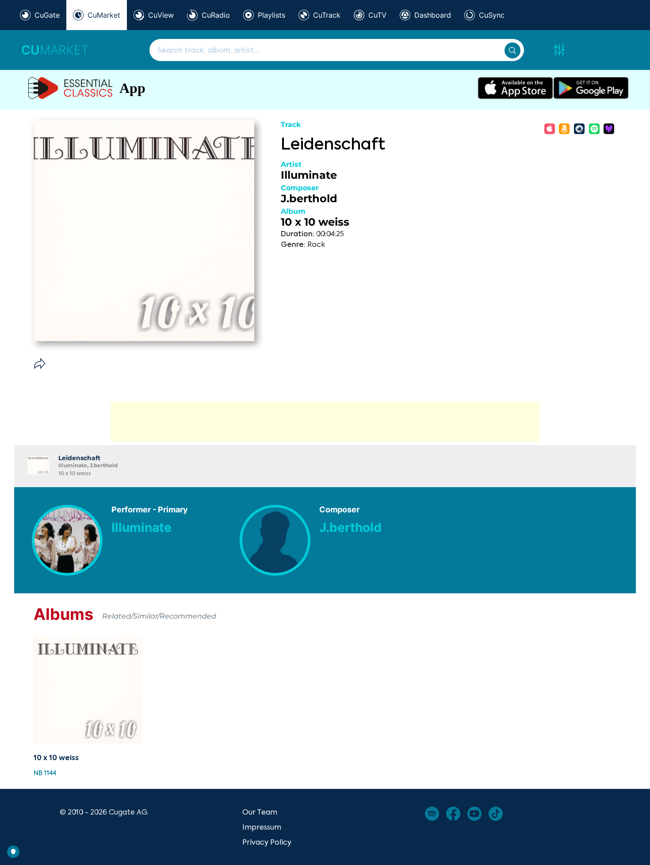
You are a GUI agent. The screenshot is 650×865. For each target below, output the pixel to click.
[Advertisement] (325, 422)
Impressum (261, 827)
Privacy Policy (266, 842)
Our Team (259, 811)
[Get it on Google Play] (591, 88)
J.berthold (309, 198)
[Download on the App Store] (515, 88)
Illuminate (309, 175)
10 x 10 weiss (315, 221)
